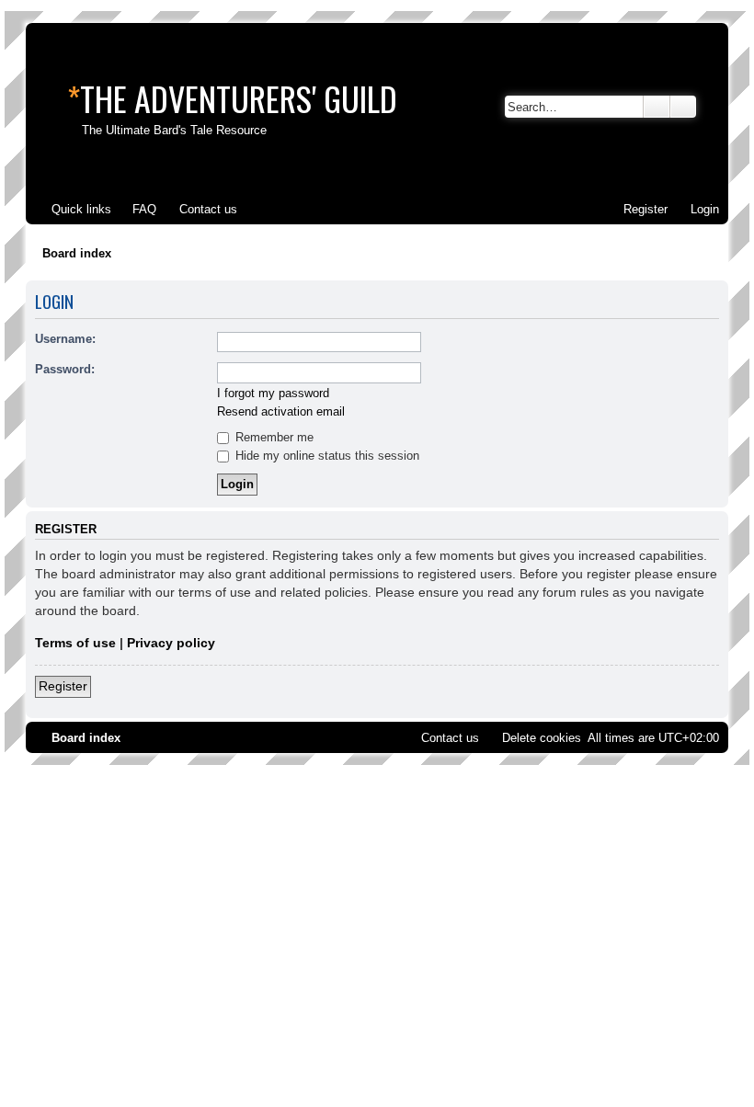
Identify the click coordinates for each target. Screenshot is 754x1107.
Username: (65, 339)
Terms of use (75, 642)
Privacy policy (171, 642)
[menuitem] (136, 209)
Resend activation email (281, 411)
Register (63, 686)
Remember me (273, 437)
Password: (65, 369)
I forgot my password (273, 393)
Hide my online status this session (325, 455)
